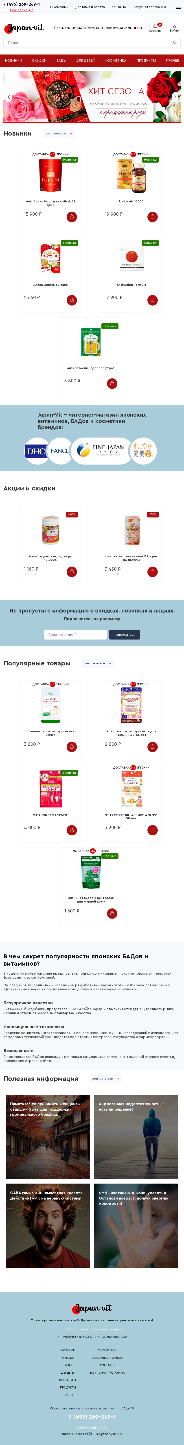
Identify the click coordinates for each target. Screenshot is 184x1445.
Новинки (13, 60)
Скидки (39, 60)
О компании (59, 7)
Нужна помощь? (21, 10)
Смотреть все (56, 133)
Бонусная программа (149, 7)
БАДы (61, 60)
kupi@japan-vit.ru (92, 1427)
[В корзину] (72, 217)
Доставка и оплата (90, 7)
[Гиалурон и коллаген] (92, 121)
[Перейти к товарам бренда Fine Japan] (100, 451)
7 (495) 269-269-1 (21, 4)
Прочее (172, 60)
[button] (9, 97)
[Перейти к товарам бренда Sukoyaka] (142, 451)
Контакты (119, 7)
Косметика (115, 60)
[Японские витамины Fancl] (59, 451)
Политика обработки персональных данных (92, 1329)
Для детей (85, 60)
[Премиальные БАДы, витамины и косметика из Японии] (24, 28)
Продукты (146, 60)
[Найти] (175, 42)
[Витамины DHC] (36, 451)
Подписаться (125, 634)
